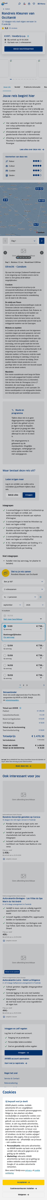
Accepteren (22, 1182)
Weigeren (22, 1195)
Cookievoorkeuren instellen (22, 1188)
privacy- (28, 1170)
